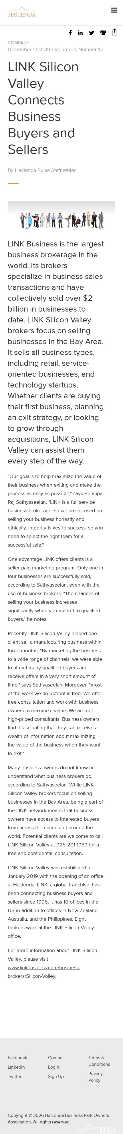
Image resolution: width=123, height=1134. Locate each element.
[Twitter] (91, 33)
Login (53, 1067)
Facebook (17, 1058)
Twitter (14, 1077)
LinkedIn (16, 1067)
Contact (56, 1058)
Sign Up (56, 1077)
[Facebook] (70, 33)
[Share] (114, 34)
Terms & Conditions (99, 1061)
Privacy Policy (95, 1077)
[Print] (103, 33)
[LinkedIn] (80, 33)
